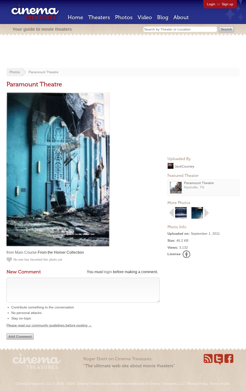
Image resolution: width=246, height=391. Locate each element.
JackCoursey (184, 166)
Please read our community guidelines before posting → (49, 325)
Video (145, 17)
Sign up (227, 4)
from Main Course (21, 252)
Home (75, 17)
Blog (162, 17)
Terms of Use (219, 383)
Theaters (99, 17)
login (108, 272)
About (181, 17)
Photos (124, 17)
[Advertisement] (123, 52)
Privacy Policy (197, 383)
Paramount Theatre (43, 72)
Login (211, 4)
